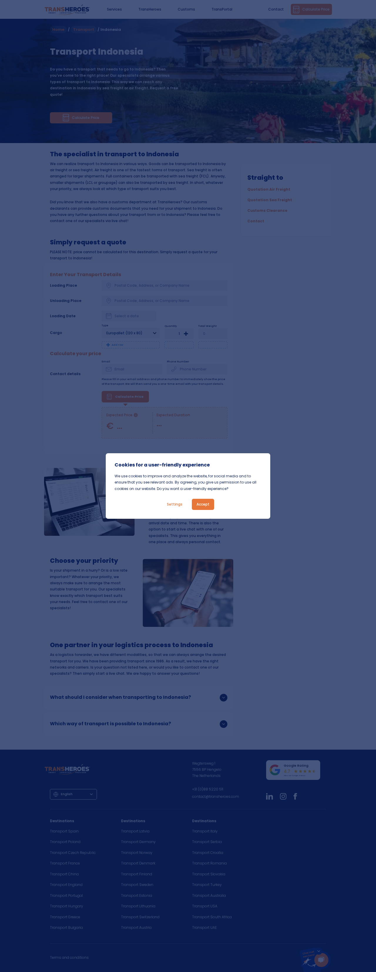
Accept (203, 504)
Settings (174, 504)
